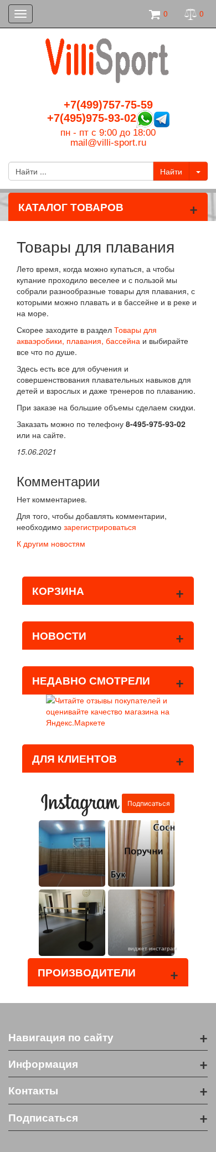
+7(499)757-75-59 (108, 105)
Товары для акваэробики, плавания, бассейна (87, 335)
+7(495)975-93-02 (91, 118)
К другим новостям (51, 543)
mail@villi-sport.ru (108, 142)
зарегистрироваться (100, 526)
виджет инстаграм (152, 948)
